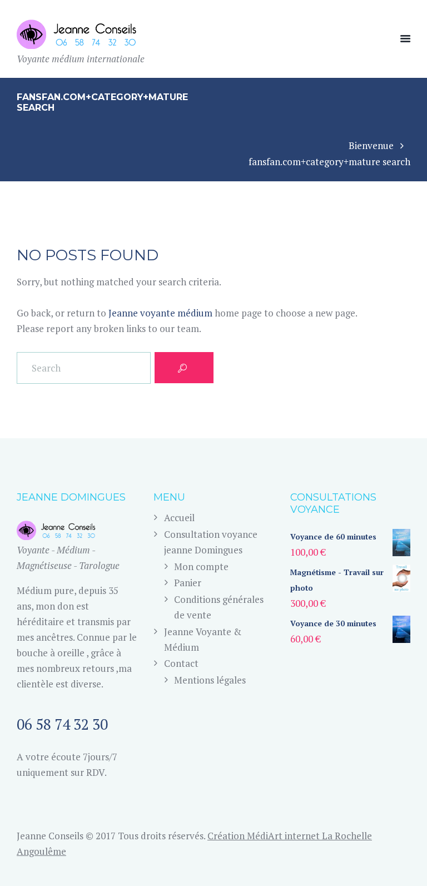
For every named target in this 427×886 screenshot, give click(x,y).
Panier (187, 582)
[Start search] (184, 367)
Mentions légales (210, 680)
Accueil (179, 517)
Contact (181, 663)
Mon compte (201, 566)
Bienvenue (371, 145)
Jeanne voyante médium (160, 312)
